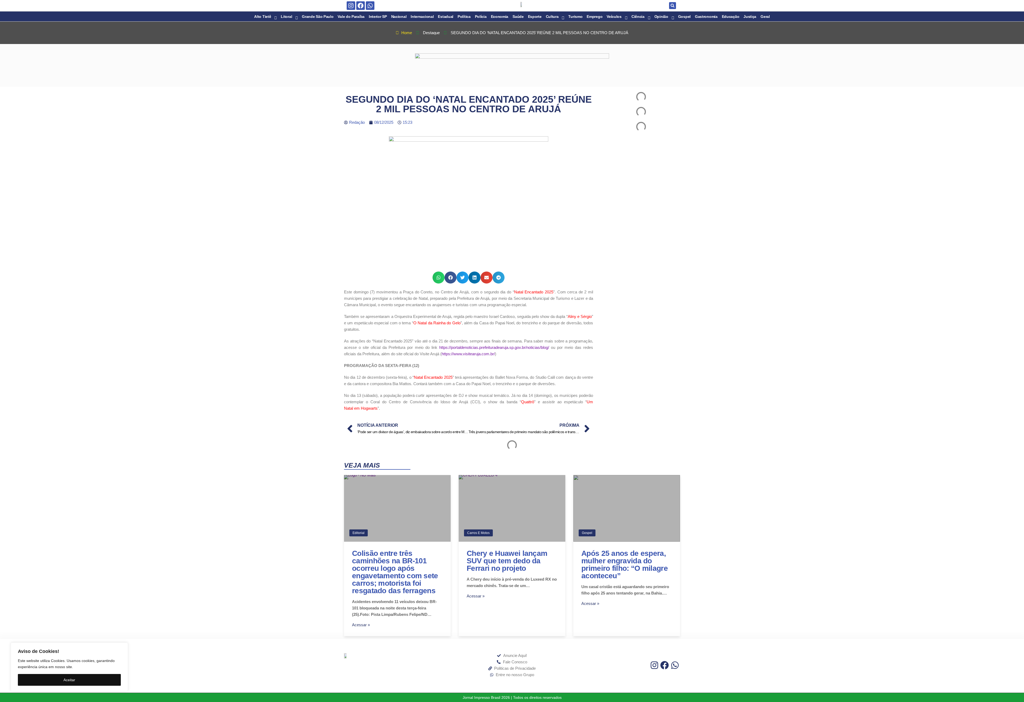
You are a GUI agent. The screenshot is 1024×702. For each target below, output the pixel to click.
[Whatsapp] (370, 5)
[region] (69, 667)
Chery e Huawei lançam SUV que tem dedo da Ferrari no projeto (507, 560)
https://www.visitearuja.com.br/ (468, 354)
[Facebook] (360, 5)
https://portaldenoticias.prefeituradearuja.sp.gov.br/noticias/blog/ (494, 347)
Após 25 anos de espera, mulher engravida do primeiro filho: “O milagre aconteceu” (624, 564)
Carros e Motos (478, 533)
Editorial (359, 533)
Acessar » (361, 625)
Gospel (587, 533)
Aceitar (69, 680)
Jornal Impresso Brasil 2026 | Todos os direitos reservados (512, 697)
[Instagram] (351, 5)
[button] (672, 5)
